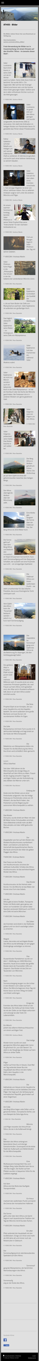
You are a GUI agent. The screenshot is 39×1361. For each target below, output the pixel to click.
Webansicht (32, 1358)
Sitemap (18, 1355)
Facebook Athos (9, 1335)
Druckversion (10, 1355)
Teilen (7, 1345)
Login (34, 1355)
